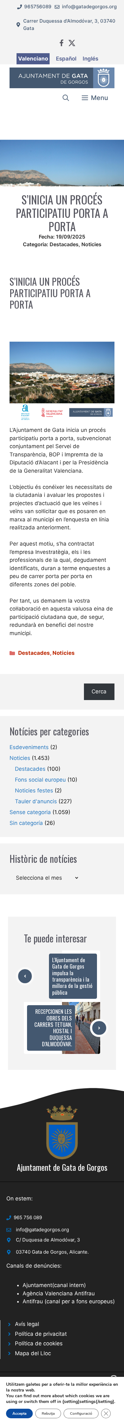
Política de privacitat (41, 1334)
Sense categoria (30, 812)
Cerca (99, 691)
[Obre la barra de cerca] (65, 97)
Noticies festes (34, 790)
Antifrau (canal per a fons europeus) (69, 1301)
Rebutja (48, 1413)
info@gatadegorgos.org (89, 7)
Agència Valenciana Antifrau (59, 1293)
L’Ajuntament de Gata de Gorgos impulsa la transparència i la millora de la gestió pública (72, 976)
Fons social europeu (40, 779)
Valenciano (33, 58)
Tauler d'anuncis (36, 801)
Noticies (91, 244)
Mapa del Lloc (33, 1353)
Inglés (90, 58)
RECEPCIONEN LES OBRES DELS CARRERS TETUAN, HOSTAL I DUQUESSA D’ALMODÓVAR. (53, 1027)
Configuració (81, 1413)
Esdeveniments (29, 747)
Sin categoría (26, 823)
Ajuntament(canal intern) (54, 1285)
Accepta (19, 1413)
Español (66, 58)
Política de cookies (39, 1343)
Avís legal (27, 1324)
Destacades (64, 244)
